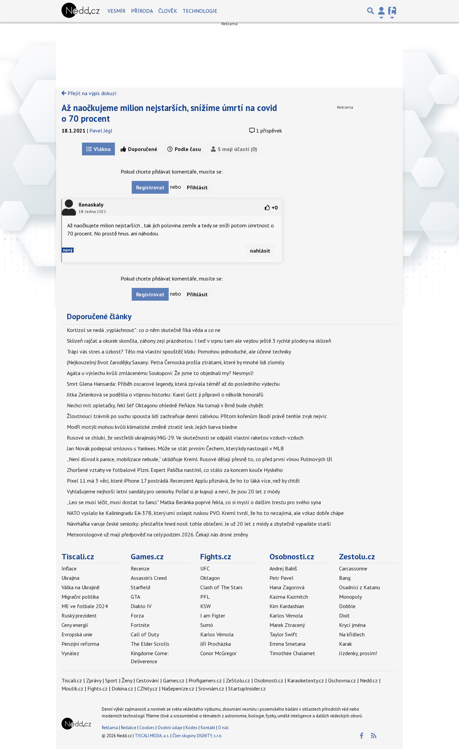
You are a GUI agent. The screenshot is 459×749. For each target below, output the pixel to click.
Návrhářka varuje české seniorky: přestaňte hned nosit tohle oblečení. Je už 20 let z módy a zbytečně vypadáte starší (199, 523)
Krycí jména (352, 625)
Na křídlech (352, 634)
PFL (205, 596)
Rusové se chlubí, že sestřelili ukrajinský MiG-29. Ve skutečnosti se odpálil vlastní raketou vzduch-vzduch (185, 437)
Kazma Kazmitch (288, 596)
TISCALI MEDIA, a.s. (152, 736)
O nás (223, 728)
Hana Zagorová (286, 587)
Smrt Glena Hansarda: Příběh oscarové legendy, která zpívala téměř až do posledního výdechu (173, 383)
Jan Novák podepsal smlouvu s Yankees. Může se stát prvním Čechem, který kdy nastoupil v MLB (175, 448)
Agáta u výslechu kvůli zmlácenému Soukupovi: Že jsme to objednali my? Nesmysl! (160, 373)
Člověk (167, 10)
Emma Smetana (287, 643)
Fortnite (140, 625)
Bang (344, 577)
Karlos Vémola (217, 634)
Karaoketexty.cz (305, 680)
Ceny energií (74, 625)
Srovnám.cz (211, 688)
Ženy (127, 680)
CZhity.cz (147, 688)
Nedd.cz (369, 680)
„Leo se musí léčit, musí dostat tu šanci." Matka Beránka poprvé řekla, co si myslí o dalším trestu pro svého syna (194, 502)
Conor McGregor (218, 653)
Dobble (347, 606)
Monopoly (350, 596)
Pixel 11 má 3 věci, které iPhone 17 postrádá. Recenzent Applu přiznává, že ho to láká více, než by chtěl (183, 480)
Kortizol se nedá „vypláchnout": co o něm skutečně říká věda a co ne (143, 330)
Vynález (70, 653)
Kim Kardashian (286, 606)
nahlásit (260, 250)
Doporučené (142, 149)
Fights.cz (215, 556)
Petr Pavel (281, 577)
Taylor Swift (283, 634)
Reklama (110, 728)
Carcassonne (353, 568)
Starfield (140, 587)
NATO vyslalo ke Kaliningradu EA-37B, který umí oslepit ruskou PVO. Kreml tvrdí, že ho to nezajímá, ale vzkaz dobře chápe (205, 513)
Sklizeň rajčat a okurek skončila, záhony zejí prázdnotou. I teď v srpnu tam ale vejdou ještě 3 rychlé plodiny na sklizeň (199, 340)
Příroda (142, 10)
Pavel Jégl (100, 130)
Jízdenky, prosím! (358, 653)
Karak (345, 643)
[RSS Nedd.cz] (374, 736)
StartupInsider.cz (247, 688)
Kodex (192, 728)
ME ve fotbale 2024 (84, 606)
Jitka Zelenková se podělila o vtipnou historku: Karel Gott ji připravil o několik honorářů (165, 394)
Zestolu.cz (357, 556)
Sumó (206, 625)
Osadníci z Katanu (359, 587)
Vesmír (117, 10)
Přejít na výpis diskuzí (91, 93)
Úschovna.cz (342, 680)
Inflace (69, 568)
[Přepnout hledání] (370, 11)
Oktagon (210, 577)
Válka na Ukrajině (80, 587)
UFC (205, 568)
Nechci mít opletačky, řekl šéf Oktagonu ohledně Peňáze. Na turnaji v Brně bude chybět (165, 405)
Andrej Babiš (283, 568)
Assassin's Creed (149, 577)
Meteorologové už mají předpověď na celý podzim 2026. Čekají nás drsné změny (157, 534)
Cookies (147, 728)
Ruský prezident (79, 615)
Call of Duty (145, 634)
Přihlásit (197, 187)
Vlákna (101, 149)
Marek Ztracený (287, 625)
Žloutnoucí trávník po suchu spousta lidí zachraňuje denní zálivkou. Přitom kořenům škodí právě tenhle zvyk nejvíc (197, 416)
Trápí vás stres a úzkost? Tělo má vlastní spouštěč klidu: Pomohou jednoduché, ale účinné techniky (179, 351)
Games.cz (147, 556)
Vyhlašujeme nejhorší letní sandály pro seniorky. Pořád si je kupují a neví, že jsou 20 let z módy (173, 491)
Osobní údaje (170, 728)
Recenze (140, 568)
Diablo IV (141, 606)
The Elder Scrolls (150, 643)
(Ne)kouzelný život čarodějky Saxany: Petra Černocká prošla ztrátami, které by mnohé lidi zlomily (175, 362)
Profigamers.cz (205, 680)
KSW (205, 606)
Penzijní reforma (80, 643)
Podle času (187, 149)
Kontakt (208, 728)
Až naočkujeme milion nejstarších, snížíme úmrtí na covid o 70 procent (169, 113)
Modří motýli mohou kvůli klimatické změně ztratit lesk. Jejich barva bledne (152, 426)
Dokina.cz (122, 688)
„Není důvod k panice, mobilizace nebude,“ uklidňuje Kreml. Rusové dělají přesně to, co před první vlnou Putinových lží (199, 459)
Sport (111, 680)
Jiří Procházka (215, 643)
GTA (135, 596)
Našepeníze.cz (178, 688)
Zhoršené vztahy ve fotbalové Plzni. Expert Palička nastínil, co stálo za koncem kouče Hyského (175, 469)
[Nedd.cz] (80, 11)
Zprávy (93, 680)
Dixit (344, 615)
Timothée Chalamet (292, 653)
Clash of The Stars (221, 587)
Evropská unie (76, 634)
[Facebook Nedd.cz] (361, 736)
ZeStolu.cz (238, 680)
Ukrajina (70, 577)
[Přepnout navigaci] (381, 11)
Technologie (199, 10)
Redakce (128, 728)
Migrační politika (80, 596)
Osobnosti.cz (291, 556)
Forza (137, 615)
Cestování (147, 680)
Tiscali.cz (77, 556)
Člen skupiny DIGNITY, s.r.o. (197, 736)
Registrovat (150, 187)
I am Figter (212, 615)
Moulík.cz (72, 688)
